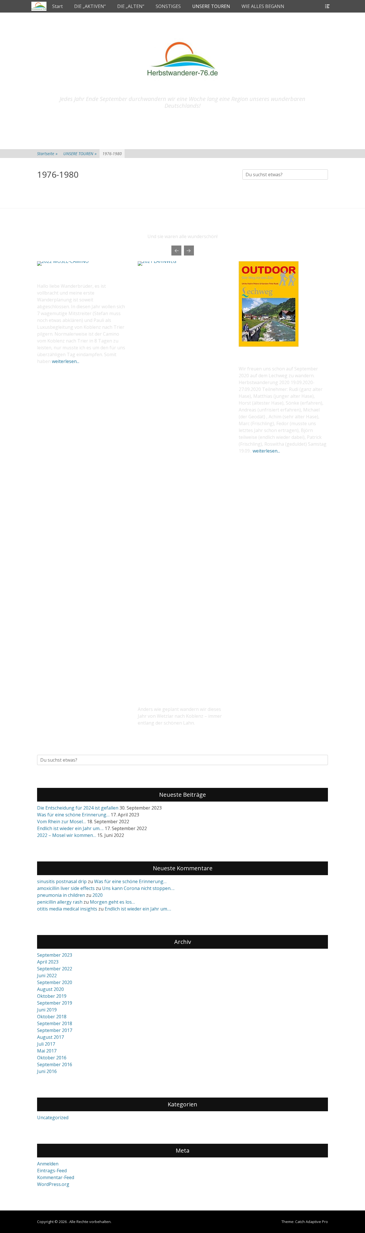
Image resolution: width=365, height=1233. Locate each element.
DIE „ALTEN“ (130, 6)
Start (57, 6)
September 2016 (54, 1064)
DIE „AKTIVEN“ (90, 6)
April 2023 (47, 962)
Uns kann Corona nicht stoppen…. (138, 888)
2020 (97, 895)
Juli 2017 (46, 1044)
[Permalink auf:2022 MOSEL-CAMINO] (81, 263)
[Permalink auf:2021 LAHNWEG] (182, 475)
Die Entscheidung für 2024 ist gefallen (77, 808)
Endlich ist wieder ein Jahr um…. (70, 828)
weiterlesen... (65, 361)
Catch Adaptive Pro (311, 1221)
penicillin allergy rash (59, 902)
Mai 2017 (46, 1051)
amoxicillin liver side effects (66, 888)
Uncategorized (52, 1117)
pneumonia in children (61, 895)
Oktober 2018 (51, 1016)
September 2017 (54, 1030)
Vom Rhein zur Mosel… (61, 821)
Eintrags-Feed (52, 1170)
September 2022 (54, 969)
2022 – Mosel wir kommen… (66, 835)
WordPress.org (53, 1184)
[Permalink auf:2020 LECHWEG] (269, 345)
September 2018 (54, 1023)
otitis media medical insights (67, 909)
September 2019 (54, 1003)
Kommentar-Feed (55, 1177)
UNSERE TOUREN (211, 6)
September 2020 (54, 982)
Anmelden (47, 1164)
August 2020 (50, 989)
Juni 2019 (47, 1010)
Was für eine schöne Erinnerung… (73, 815)
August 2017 (50, 1037)
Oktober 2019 (51, 996)
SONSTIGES (168, 6)
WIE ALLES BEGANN (263, 6)
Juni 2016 (47, 1071)
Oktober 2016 (51, 1057)
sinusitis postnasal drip (62, 881)
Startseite (47, 153)
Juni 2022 (47, 975)
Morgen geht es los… (112, 902)
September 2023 (54, 955)
